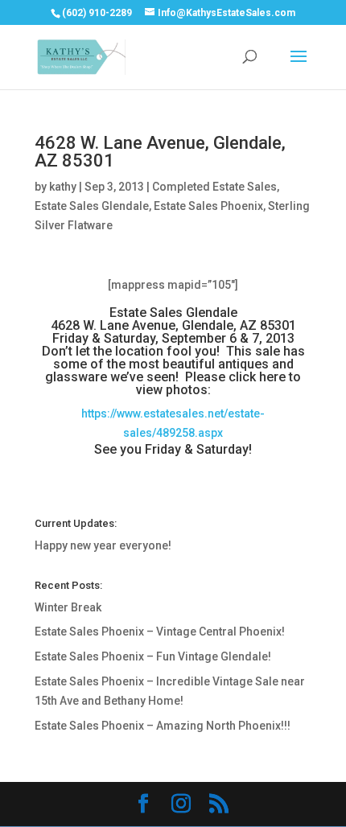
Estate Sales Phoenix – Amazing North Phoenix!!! (162, 725)
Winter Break (68, 607)
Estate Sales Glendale (92, 206)
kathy (62, 186)
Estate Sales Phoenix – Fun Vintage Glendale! (153, 656)
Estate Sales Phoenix (208, 206)
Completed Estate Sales (214, 186)
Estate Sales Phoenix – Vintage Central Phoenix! (160, 631)
